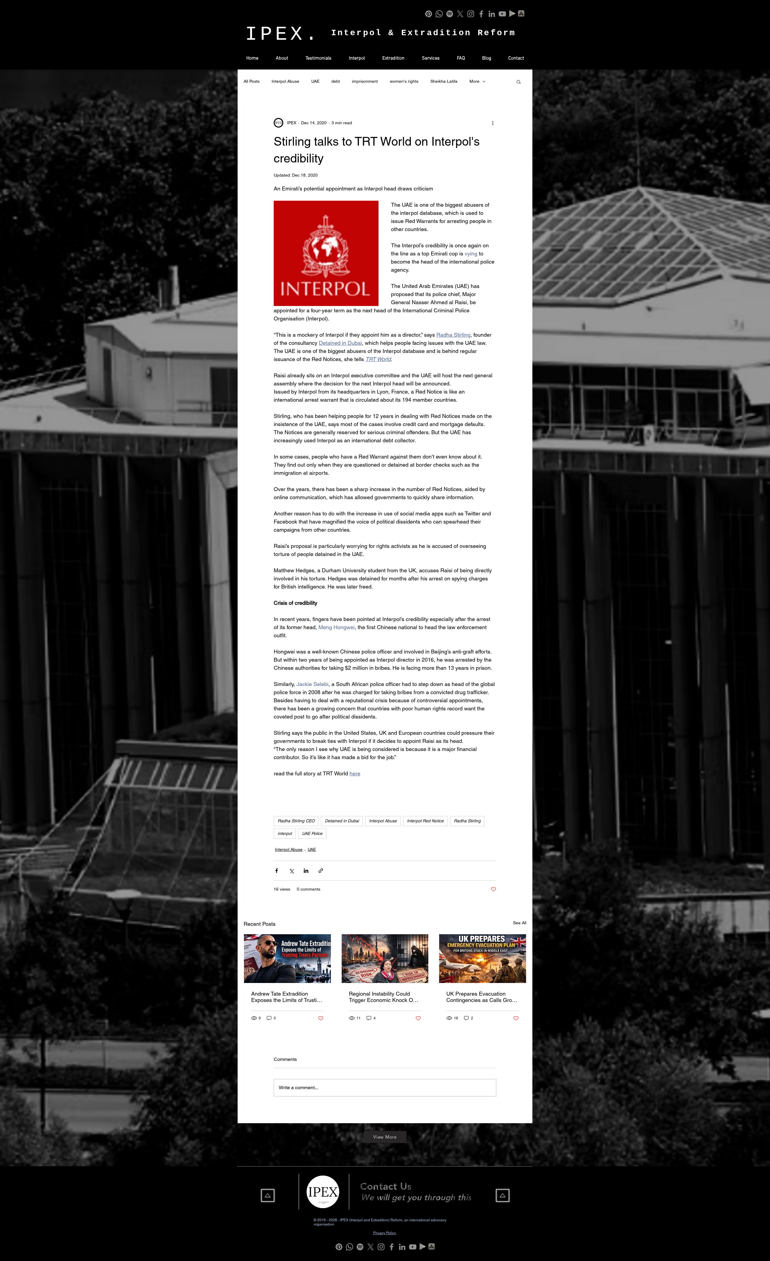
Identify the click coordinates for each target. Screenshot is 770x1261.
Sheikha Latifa (443, 81)
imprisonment (365, 81)
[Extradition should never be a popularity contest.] (287, 958)
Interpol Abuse (285, 81)
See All (519, 922)
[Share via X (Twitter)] (291, 870)
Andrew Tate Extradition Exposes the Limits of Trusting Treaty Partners (287, 997)
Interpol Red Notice (425, 820)
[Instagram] (470, 13)
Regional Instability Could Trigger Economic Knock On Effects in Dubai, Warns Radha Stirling (382, 997)
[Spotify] (449, 13)
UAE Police (312, 833)
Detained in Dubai (342, 820)
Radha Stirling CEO (296, 820)
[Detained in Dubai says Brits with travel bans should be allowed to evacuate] (482, 958)
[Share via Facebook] (276, 870)
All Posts (252, 81)
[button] (519, 81)
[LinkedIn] (491, 13)
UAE (315, 81)
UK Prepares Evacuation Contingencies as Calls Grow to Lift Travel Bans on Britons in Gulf (481, 997)
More (474, 81)
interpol (285, 833)
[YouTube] (502, 13)
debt (335, 81)
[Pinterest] (428, 13)
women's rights (404, 81)
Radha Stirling (467, 820)
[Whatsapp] (439, 13)
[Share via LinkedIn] (306, 870)
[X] (460, 13)
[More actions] (492, 122)
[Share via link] (321, 870)
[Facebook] (481, 13)
